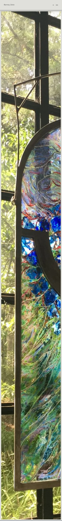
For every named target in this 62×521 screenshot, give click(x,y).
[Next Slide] (59, 265)
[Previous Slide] (3, 265)
